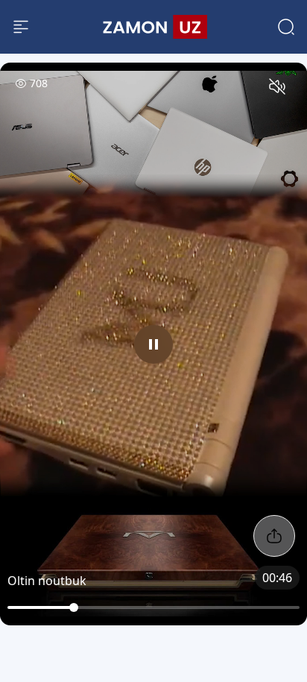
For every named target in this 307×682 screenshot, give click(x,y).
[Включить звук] (277, 86)
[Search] (286, 27)
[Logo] (153, 27)
